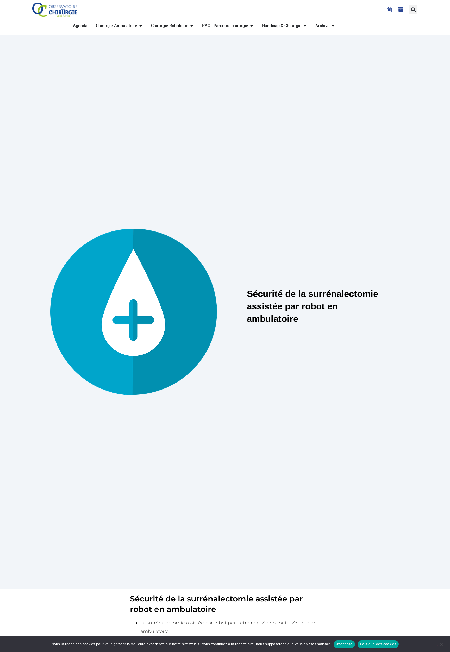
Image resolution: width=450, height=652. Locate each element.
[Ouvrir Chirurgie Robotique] (192, 26)
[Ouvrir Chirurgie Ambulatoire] (141, 26)
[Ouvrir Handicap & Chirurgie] (305, 26)
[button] (413, 9)
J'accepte (344, 644)
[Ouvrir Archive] (333, 26)
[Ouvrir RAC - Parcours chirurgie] (251, 26)
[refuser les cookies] (441, 644)
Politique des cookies (378, 644)
